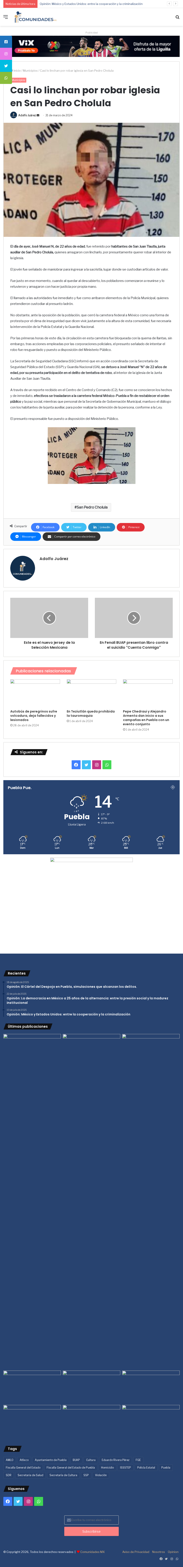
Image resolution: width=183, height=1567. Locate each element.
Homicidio (107, 1467)
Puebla (165, 1467)
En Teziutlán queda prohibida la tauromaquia (91, 713)
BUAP (76, 1460)
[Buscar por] (177, 19)
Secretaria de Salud (30, 1475)
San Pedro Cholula (92, 507)
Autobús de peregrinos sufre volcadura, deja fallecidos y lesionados (33, 715)
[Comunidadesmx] (36, 17)
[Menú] (5, 19)
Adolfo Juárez (27, 115)
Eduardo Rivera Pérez (115, 1460)
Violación (101, 1475)
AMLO (9, 1460)
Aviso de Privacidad (135, 1552)
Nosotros (158, 1552)
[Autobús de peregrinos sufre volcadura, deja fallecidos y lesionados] (35, 693)
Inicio (17, 70)
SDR (8, 1475)
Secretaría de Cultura (63, 1475)
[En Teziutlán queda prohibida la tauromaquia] (91, 693)
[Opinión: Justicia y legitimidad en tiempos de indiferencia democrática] (32, 1387)
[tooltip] (6, 42)
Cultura (91, 1460)
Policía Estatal (146, 1467)
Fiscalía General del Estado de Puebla (71, 1467)
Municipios (30, 70)
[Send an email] (38, 115)
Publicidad (91, 32)
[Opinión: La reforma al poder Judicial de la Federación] (91, 1421)
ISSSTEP (125, 1467)
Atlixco (24, 1460)
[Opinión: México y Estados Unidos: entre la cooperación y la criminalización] (151, 1050)
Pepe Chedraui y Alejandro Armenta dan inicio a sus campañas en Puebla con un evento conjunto (146, 717)
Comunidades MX (92, 1552)
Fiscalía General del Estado (23, 1467)
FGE (138, 1460)
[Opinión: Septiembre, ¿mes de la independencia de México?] (91, 1387)
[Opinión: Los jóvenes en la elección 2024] (32, 1421)
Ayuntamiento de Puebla (51, 1460)
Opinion (173, 1552)
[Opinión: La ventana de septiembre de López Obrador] (151, 1387)
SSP (86, 1475)
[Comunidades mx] (91, 46)
